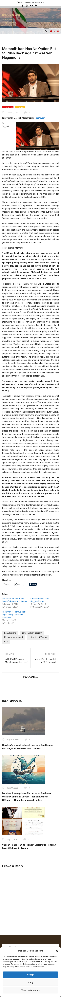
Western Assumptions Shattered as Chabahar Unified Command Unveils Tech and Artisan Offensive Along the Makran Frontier (26, 796)
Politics (21, 107)
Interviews (9, 107)
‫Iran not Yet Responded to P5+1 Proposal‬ (45, 660)
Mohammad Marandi (13, 637)
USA (6, 642)
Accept (30, 974)
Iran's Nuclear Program (32, 633)
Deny (30, 982)
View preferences (30, 990)
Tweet (6, 584)
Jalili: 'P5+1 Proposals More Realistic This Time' (16, 660)
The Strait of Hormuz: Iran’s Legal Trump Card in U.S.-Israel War (14, 615)
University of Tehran (38, 637)
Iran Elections (10, 633)
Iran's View (11, 15)
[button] (56, 950)
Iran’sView (40, 118)
